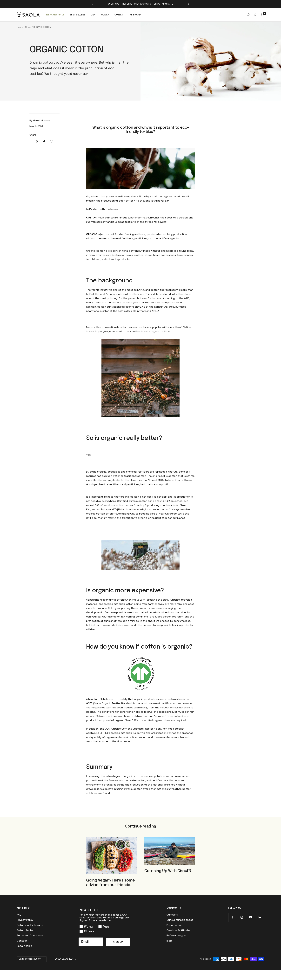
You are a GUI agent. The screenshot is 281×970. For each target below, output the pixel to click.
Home (20, 27)
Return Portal (25, 930)
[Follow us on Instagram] (241, 917)
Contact (22, 941)
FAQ (19, 915)
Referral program (177, 935)
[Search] (248, 14)
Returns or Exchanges (30, 925)
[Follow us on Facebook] (232, 917)
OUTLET (118, 15)
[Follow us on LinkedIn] (259, 917)
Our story (172, 915)
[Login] (255, 15)
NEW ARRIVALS (55, 15)
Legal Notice (24, 946)
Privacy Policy (25, 920)
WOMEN (105, 15)
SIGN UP (118, 942)
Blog (169, 941)
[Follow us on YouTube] (250, 917)
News (28, 27)
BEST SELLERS (77, 15)
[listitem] (31, 141)
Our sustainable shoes (180, 920)
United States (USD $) (30, 959)
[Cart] (262, 14)
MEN (93, 15)
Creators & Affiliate (178, 930)
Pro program (174, 925)
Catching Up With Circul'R (167, 871)
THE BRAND (134, 15)
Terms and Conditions (30, 935)
